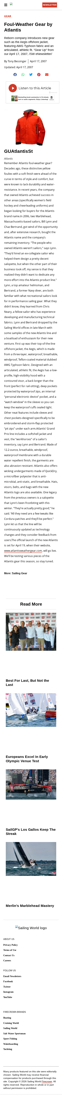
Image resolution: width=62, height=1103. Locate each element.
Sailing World (10, 1028)
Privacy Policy (10, 945)
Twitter (7, 987)
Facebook (8, 981)
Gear (7, 16)
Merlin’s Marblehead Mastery (30, 906)
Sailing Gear (19, 573)
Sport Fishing (10, 1038)
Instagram (8, 992)
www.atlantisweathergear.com (23, 550)
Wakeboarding (10, 1044)
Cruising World (11, 1023)
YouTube (7, 997)
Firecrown (47, 1081)
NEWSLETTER (50, 5)
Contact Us (8, 955)
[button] (15, 74)
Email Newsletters (12, 976)
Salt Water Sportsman (14, 1033)
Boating (7, 1018)
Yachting (7, 1049)
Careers (7, 960)
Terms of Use (9, 950)
